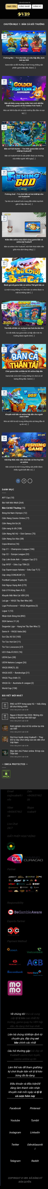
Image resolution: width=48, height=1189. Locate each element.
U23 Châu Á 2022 (10, 652)
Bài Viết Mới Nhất (10, 502)
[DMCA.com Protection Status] (6, 774)
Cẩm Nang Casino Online (13, 518)
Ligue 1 (5, 611)
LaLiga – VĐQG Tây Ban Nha (15, 600)
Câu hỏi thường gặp (18, 1050)
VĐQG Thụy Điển (9, 678)
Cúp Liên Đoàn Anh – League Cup (17, 559)
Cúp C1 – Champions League (15, 549)
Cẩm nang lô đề (9, 528)
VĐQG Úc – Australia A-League (16, 683)
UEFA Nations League (12, 662)
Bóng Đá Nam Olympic (12, 513)
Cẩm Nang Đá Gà (10, 523)
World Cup (7, 688)
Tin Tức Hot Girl (9, 642)
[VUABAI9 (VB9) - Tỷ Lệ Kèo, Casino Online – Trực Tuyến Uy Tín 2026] (24, 14)
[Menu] (3, 14)
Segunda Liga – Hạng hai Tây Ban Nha (19, 626)
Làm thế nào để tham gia (22, 1067)
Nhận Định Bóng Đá (11, 616)
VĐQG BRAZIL (8, 667)
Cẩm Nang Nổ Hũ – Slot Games (16, 533)
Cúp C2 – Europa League (13, 554)
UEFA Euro (7, 657)
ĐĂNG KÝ (37, 6)
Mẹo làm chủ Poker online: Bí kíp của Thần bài (27, 752)
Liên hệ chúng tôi (17, 1034)
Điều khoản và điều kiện (23, 1083)
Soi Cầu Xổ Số (8, 636)
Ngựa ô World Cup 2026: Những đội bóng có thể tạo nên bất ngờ (26, 716)
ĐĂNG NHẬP (24, 6)
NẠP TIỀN (11, 6)
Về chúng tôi (17, 1013)
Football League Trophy (13, 580)
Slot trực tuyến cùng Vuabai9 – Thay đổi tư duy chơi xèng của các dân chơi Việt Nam (27, 740)
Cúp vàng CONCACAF (12, 575)
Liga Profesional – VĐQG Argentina (18, 606)
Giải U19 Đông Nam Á (12, 590)
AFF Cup (6, 497)
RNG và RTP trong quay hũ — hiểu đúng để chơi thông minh (28, 705)
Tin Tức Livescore (10, 647)
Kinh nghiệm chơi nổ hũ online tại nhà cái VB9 (27, 727)
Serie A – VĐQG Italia (12, 631)
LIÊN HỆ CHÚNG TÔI (24, 2)
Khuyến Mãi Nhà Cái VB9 (13, 595)
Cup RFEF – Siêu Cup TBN (14, 564)
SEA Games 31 (9, 621)
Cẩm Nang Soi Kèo (10, 539)
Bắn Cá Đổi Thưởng (11, 508)
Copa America (8, 544)
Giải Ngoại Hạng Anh (11, 585)
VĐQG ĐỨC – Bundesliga (13, 673)
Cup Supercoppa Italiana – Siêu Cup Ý (19, 569)
